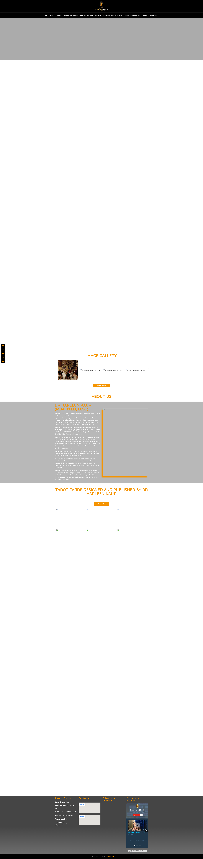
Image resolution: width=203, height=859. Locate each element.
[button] (55, 368)
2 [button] (137, 845)
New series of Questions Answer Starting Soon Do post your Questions (137, 832)
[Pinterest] (3, 350)
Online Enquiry (154, 15)
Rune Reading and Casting (132, 15)
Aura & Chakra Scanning (71, 15)
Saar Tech (111, 856)
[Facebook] (3, 346)
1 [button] (134, 845)
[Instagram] (3, 357)
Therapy (51, 15)
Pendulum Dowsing (108, 15)
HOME (46, 15)
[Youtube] (3, 361)
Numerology (98, 15)
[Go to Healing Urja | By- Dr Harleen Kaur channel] (137, 806)
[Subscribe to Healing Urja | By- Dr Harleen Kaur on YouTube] (138, 815)
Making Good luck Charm (86, 15)
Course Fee (146, 15)
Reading (59, 15)
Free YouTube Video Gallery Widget (136, 851)
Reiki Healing (118, 15)
